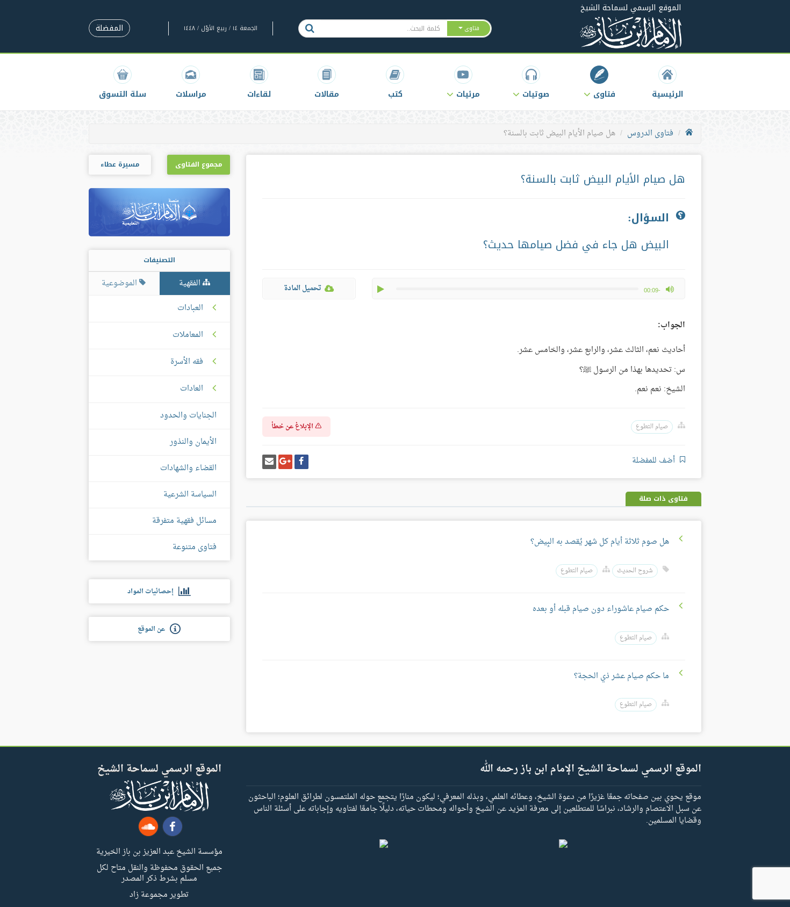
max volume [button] (669, 289)
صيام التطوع (652, 427)
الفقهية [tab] (191, 283)
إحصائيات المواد (152, 592)
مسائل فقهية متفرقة (184, 521)
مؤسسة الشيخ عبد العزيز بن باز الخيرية (159, 851)
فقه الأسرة (186, 362)
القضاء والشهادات (188, 468)
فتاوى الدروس (650, 133)
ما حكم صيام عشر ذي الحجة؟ (621, 676)
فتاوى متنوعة (195, 547)
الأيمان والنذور (193, 442)
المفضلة (109, 28)
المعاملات (188, 335)
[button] (599, 82)
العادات (191, 389)
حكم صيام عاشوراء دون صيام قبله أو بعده (601, 609)
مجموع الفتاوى (198, 164)
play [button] (381, 289)
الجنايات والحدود (188, 415)
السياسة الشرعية (190, 494)
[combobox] (383, 28)
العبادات (190, 308)
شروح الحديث (635, 571)
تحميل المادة (302, 288)
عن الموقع (154, 629)
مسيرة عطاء (119, 164)
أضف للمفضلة (654, 461)
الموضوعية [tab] (120, 283)
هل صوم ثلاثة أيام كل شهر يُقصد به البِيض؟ (599, 542)
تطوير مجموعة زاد (159, 894)
